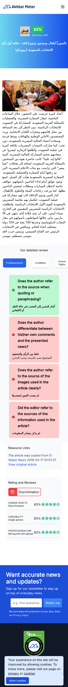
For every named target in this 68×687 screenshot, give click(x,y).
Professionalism (14, 262)
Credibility (40, 262)
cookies (29, 673)
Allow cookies (17, 680)
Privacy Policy (21, 615)
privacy (13, 673)
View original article (22, 464)
